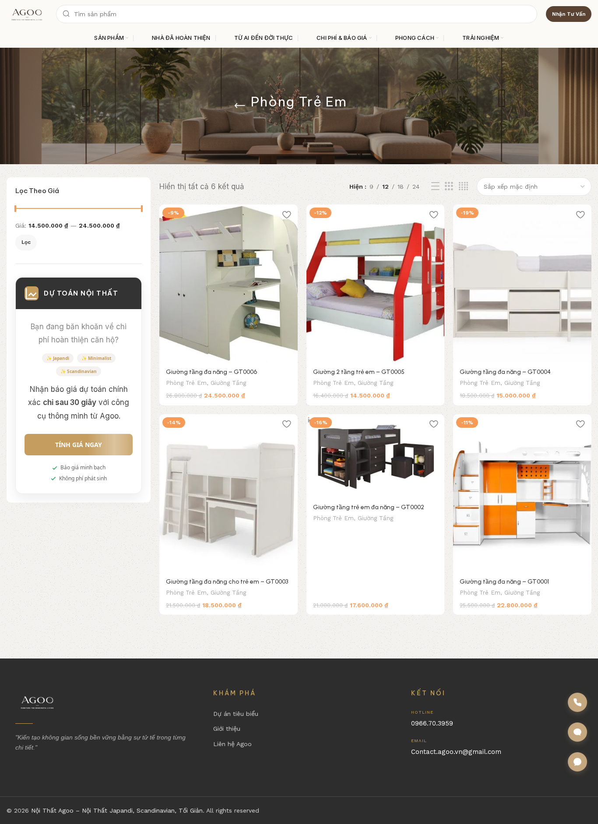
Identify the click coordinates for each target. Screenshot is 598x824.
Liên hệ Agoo (232, 743)
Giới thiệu (226, 728)
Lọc (26, 242)
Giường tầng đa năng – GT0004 (505, 372)
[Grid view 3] (449, 186)
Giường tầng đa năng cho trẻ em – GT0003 (227, 581)
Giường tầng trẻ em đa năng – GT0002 (368, 507)
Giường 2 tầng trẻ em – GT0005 (359, 372)
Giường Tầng (228, 383)
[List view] (435, 186)
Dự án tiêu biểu (235, 713)
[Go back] (240, 106)
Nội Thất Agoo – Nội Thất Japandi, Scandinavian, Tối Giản (117, 810)
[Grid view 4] (463, 186)
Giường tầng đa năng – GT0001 (504, 581)
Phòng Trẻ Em (186, 383)
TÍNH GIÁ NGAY (78, 444)
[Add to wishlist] (287, 214)
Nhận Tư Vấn (568, 14)
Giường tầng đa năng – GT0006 (211, 372)
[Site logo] (27, 13)
